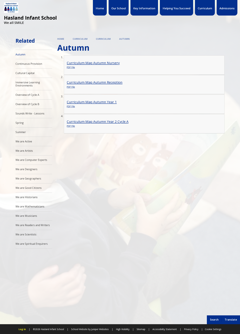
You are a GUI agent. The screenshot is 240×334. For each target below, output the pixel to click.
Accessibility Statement (164, 329)
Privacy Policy (191, 329)
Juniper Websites (100, 329)
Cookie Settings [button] (213, 329)
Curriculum (80, 38)
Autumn (124, 38)
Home (60, 38)
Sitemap (141, 329)
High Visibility (122, 329)
